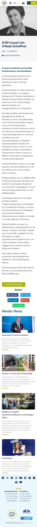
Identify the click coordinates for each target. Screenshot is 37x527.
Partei (6, 55)
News (3, 51)
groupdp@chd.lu (25, 501)
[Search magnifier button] (28, 3)
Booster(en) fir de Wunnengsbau (15, 335)
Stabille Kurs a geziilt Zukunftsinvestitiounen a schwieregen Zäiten (18, 415)
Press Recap (7, 458)
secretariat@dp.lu (12, 501)
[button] (12, 295)
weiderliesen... (5, 350)
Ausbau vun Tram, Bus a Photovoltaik (17, 373)
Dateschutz (28, 523)
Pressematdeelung (14, 55)
